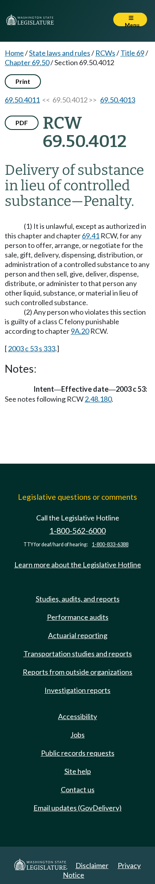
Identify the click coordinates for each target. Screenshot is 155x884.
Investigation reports (77, 690)
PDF (21, 122)
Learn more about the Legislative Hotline (77, 564)
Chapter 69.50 (27, 62)
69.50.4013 (117, 99)
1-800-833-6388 (110, 544)
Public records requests (77, 753)
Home (14, 52)
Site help (77, 771)
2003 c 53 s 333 (31, 348)
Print (22, 81)
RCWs (105, 52)
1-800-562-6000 (77, 530)
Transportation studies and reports (77, 653)
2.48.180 (98, 399)
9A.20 (80, 331)
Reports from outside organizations (77, 671)
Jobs (77, 734)
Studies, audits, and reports (78, 598)
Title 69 (132, 52)
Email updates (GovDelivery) (77, 807)
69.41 (90, 235)
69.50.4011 (22, 99)
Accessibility (77, 716)
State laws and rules (59, 52)
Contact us (78, 789)
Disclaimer (92, 865)
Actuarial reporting (77, 635)
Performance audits (77, 617)
